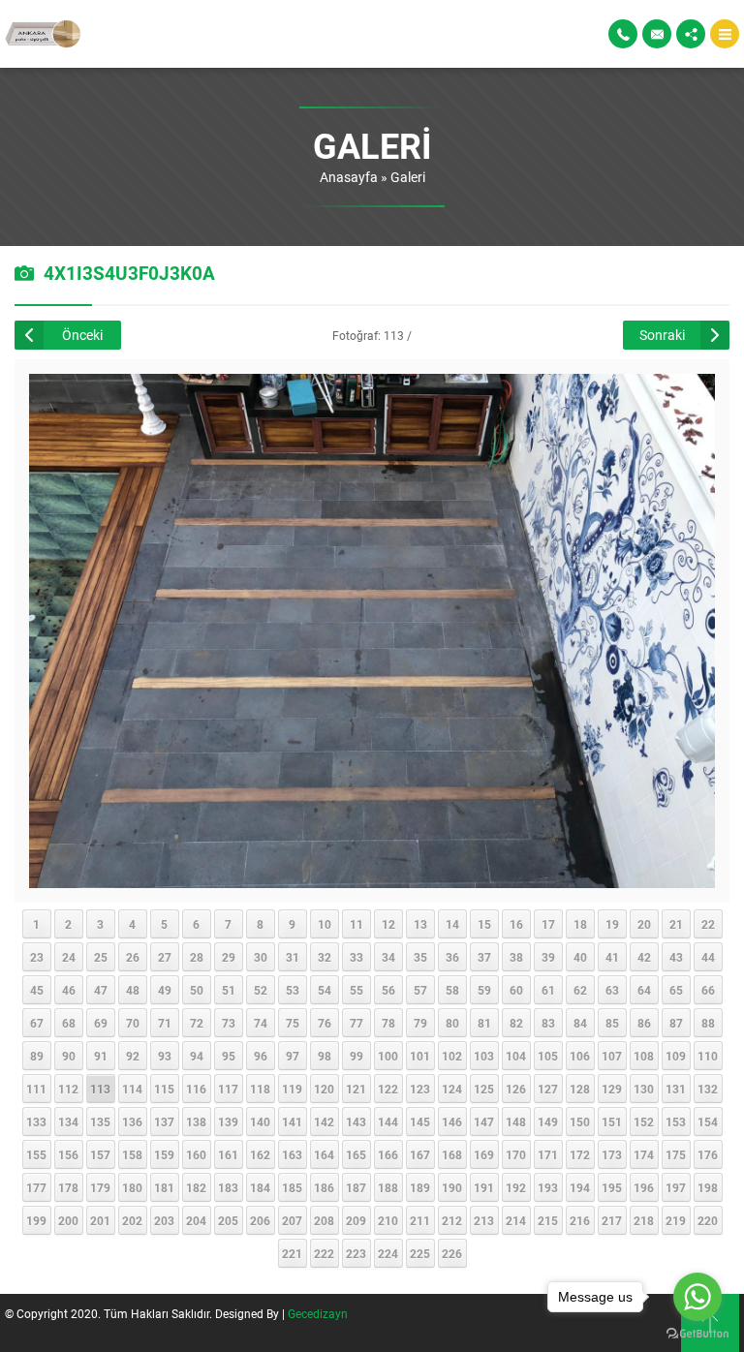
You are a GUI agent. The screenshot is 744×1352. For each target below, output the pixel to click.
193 (548, 1187)
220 (708, 1220)
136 (132, 1121)
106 (580, 1055)
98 (324, 1055)
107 (612, 1055)
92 (133, 1055)
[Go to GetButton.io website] (697, 1333)
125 (484, 1088)
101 (420, 1055)
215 (548, 1220)
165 (356, 1154)
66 (708, 990)
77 (356, 1022)
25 (101, 957)
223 (356, 1253)
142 (324, 1121)
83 (548, 1022)
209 (356, 1220)
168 (452, 1154)
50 (196, 990)
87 (676, 1022)
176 (708, 1154)
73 (228, 1022)
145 (420, 1121)
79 (420, 1022)
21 (676, 924)
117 (228, 1088)
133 (36, 1121)
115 (164, 1088)
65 (676, 990)
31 (292, 957)
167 (420, 1154)
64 (644, 990)
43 (676, 957)
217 (612, 1220)
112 (68, 1088)
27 (164, 957)
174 (644, 1154)
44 (708, 957)
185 (292, 1187)
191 (484, 1187)
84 (580, 1022)
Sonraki (662, 334)
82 (516, 1022)
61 (548, 990)
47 (101, 990)
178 (68, 1187)
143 (356, 1121)
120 (324, 1088)
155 (36, 1154)
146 (452, 1121)
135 (100, 1121)
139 (228, 1121)
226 (452, 1253)
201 (100, 1220)
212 (452, 1220)
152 (644, 1121)
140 (260, 1121)
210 (388, 1220)
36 (452, 957)
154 (708, 1121)
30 (260, 957)
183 (228, 1187)
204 (196, 1220)
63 (612, 990)
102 (452, 1055)
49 (164, 990)
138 (196, 1121)
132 (708, 1088)
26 (133, 957)
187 (356, 1187)
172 (580, 1154)
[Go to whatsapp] (697, 1297)
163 (292, 1154)
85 (612, 1022)
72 (196, 1022)
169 (484, 1154)
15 (484, 924)
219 (676, 1220)
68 (69, 1022)
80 (452, 1022)
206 (260, 1220)
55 (356, 990)
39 (548, 957)
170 (516, 1154)
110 (708, 1055)
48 (133, 990)
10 (324, 924)
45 (37, 990)
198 (708, 1187)
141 (292, 1121)
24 (69, 957)
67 (37, 1022)
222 (324, 1253)
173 (612, 1154)
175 (676, 1154)
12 (388, 924)
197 (676, 1187)
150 (580, 1121)
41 (612, 957)
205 (228, 1220)
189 (420, 1187)
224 (388, 1253)
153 (676, 1121)
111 (36, 1088)
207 (292, 1220)
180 (132, 1187)
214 (516, 1220)
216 (580, 1220)
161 (228, 1154)
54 (324, 990)
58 (452, 990)
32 (324, 957)
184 (260, 1187)
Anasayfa (349, 177)
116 (196, 1088)
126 (516, 1088)
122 (388, 1088)
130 (644, 1088)
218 (644, 1220)
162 (260, 1154)
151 (612, 1121)
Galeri (407, 177)
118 (260, 1088)
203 (164, 1220)
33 (356, 957)
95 (228, 1055)
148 (516, 1121)
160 (196, 1154)
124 (452, 1088)
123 (420, 1088)
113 (100, 1088)
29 (228, 957)
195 (612, 1187)
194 (580, 1187)
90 (69, 1055)
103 (484, 1055)
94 (196, 1055)
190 (452, 1187)
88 (708, 1022)
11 (356, 924)
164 (324, 1154)
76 (324, 1022)
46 (69, 990)
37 (484, 957)
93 (164, 1055)
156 (68, 1154)
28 (196, 957)
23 (37, 957)
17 (548, 924)
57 (420, 990)
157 (100, 1154)
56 (388, 990)
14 (452, 924)
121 (356, 1088)
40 (580, 957)
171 (548, 1154)
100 (388, 1055)
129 (612, 1088)
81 (484, 1022)
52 (260, 990)
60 (516, 990)
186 (324, 1187)
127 (548, 1088)
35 (420, 957)
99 (356, 1055)
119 (292, 1088)
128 (580, 1088)
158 (132, 1154)
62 (580, 990)
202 (132, 1220)
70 (133, 1022)
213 (484, 1220)
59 (484, 990)
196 (644, 1187)
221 (292, 1253)
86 (644, 1022)
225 (420, 1253)
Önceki (82, 334)
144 (388, 1121)
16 (516, 924)
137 (164, 1121)
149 (548, 1121)
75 (292, 1022)
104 (516, 1055)
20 (644, 924)
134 (68, 1121)
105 (548, 1055)
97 (292, 1055)
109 (676, 1055)
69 (101, 1022)
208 (324, 1220)
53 (292, 990)
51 (228, 990)
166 (388, 1154)
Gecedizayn (318, 1313)
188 (388, 1187)
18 (580, 924)
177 (36, 1187)
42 (644, 957)
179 (100, 1187)
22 (708, 924)
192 (516, 1187)
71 (164, 1022)
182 (196, 1187)
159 (164, 1154)
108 (644, 1055)
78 (388, 1022)
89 (37, 1055)
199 (36, 1220)
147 (484, 1121)
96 (260, 1055)
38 (516, 957)
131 (676, 1088)
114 (132, 1088)
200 (68, 1220)
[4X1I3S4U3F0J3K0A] (372, 879)
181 (164, 1187)
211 (420, 1220)
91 (101, 1055)
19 (612, 924)
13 (420, 924)
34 (388, 957)
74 (260, 1022)
